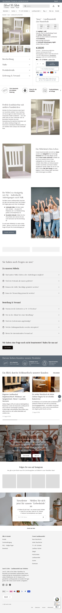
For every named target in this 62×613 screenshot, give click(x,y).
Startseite (4, 14)
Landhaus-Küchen (36, 548)
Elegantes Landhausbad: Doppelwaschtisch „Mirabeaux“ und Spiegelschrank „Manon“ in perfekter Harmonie (14, 397)
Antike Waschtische (37, 542)
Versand (43, 607)
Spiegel (34, 551)
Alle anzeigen (56, 372)
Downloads (5, 548)
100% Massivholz (6, 1)
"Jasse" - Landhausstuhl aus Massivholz (15, 14)
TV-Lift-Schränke (36, 545)
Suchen (34, 560)
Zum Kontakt (7, 347)
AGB (32, 607)
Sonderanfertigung (7, 542)
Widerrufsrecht (50, 607)
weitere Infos (51, 59)
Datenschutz (37, 607)
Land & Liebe (8, 604)
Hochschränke (35, 554)
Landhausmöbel (36, 557)
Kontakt (57, 11)
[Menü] (59, 598)
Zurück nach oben (31, 528)
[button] (58, 6)
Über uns (51, 11)
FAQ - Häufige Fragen (7, 545)
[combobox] (36, 6)
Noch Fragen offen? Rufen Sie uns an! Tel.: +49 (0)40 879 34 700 (47, 79)
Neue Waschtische (36, 539)
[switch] (57, 607)
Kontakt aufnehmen (9, 232)
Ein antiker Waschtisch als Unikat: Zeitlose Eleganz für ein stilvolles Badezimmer (43, 396)
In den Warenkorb (52, 63)
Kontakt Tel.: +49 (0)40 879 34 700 (20, 1)
